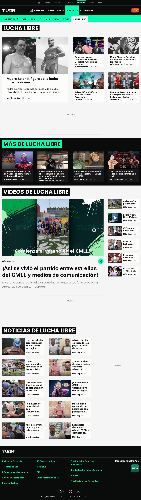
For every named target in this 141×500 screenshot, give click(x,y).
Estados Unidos (46, 181)
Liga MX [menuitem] (50, 10)
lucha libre (79, 19)
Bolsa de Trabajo (10, 483)
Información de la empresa (15, 472)
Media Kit (41, 467)
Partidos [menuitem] (39, 10)
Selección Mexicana (115, 99)
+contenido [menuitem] (86, 10)
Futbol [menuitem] (60, 10)
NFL (24, 19)
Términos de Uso (10, 467)
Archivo (74, 475)
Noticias (58, 2)
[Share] (101, 261)
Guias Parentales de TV (48, 478)
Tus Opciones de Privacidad (84, 481)
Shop (100, 2)
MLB (48, 19)
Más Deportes (13, 98)
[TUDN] (9, 10)
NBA (56, 19)
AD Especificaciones (47, 461)
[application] (53, 227)
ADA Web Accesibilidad (13, 478)
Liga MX (78, 99)
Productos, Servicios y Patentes (86, 470)
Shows (47, 2)
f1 (40, 19)
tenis (66, 19)
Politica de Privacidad (12, 461)
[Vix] (135, 10)
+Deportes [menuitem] (72, 10)
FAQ (38, 472)
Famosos (69, 2)
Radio (92, 2)
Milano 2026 (11, 19)
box (33, 19)
